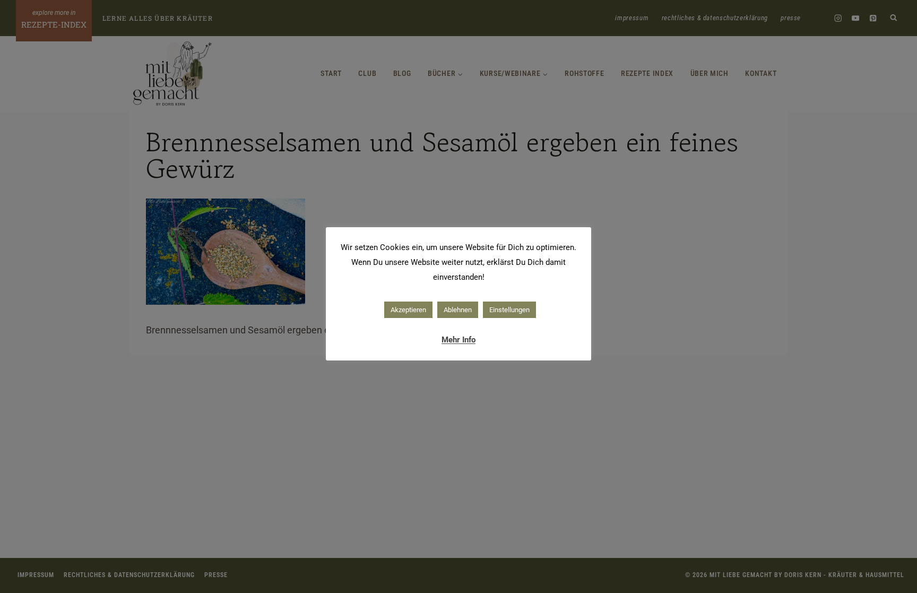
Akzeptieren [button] (408, 310)
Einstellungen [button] (509, 310)
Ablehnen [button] (458, 310)
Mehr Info (458, 340)
